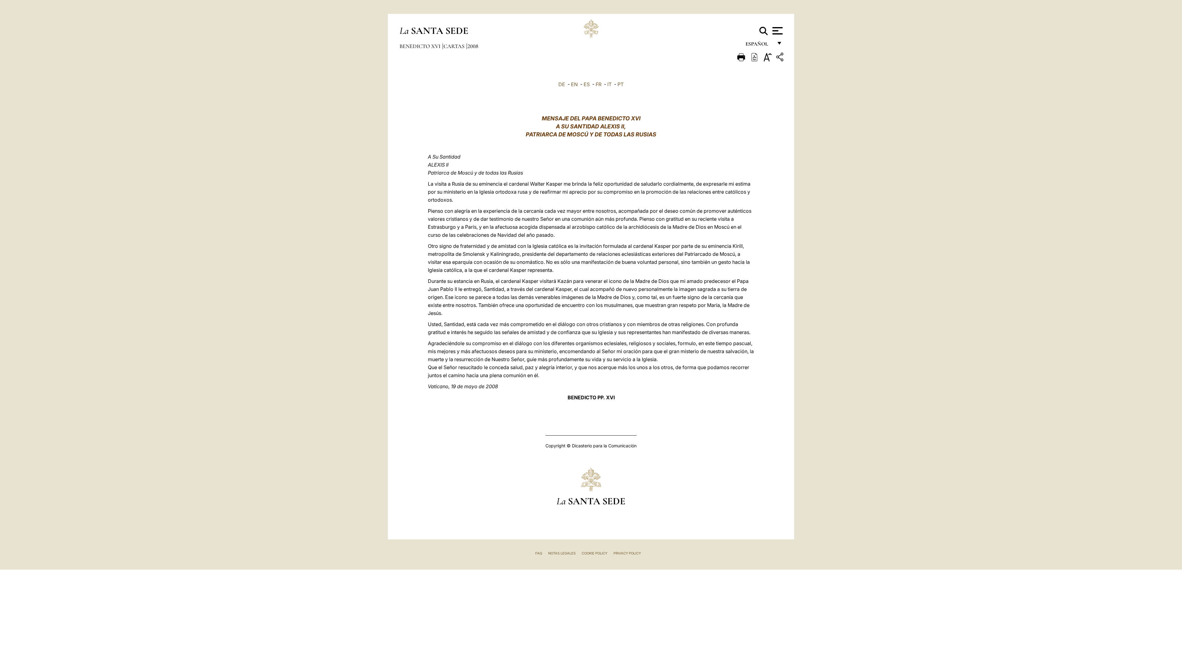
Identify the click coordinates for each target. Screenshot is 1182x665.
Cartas (455, 46)
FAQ (538, 553)
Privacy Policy (627, 553)
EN (574, 84)
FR (598, 84)
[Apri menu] (777, 31)
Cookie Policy (594, 553)
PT (620, 84)
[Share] (780, 58)
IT (609, 84)
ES (587, 84)
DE (561, 84)
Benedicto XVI (421, 46)
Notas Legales (562, 553)
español (759, 45)
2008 (473, 46)
